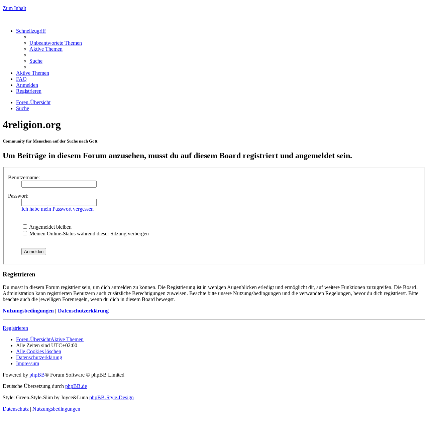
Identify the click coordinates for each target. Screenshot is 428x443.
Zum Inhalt (14, 8)
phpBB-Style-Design (111, 397)
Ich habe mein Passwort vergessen (57, 209)
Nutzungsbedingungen (28, 310)
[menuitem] (55, 43)
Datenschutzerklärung (83, 310)
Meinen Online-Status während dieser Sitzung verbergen (88, 233)
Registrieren (15, 328)
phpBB (37, 375)
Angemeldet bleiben (50, 227)
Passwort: (18, 196)
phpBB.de (76, 386)
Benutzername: (24, 177)
